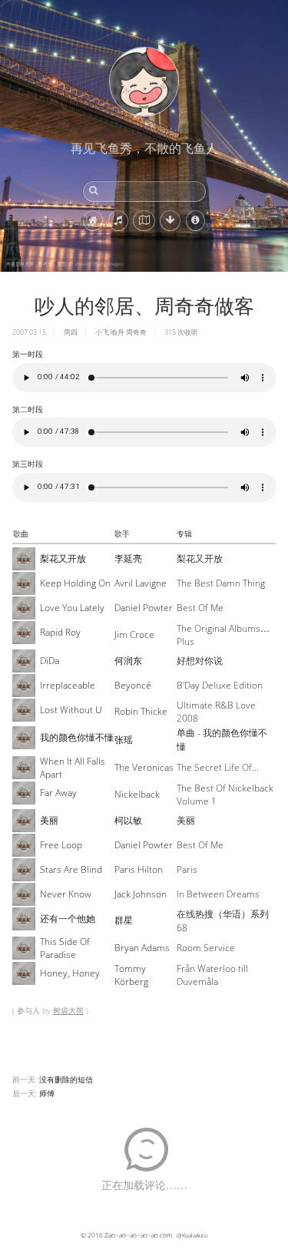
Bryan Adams (142, 947)
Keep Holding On (75, 583)
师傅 (47, 1093)
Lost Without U (71, 709)
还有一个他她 (67, 918)
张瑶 (123, 739)
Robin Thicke (140, 711)
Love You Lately (72, 607)
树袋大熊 (68, 1010)
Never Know (65, 893)
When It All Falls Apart (72, 768)
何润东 (128, 660)
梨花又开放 (63, 558)
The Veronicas (144, 767)
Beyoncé (132, 685)
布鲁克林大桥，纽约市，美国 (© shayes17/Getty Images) (65, 264)
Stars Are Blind (71, 869)
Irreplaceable (67, 685)
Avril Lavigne (140, 583)
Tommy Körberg (131, 975)
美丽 (49, 820)
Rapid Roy (60, 632)
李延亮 (128, 558)
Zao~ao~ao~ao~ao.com (138, 1235)
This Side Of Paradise (65, 948)
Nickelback (137, 794)
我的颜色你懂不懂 (77, 737)
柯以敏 (128, 820)
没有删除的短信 (66, 1079)
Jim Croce (134, 634)
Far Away (58, 792)
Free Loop (61, 844)
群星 (123, 920)
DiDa (49, 660)
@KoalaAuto (192, 1235)
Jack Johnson (140, 893)
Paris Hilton (138, 869)
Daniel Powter (143, 607)
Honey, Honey (70, 973)
